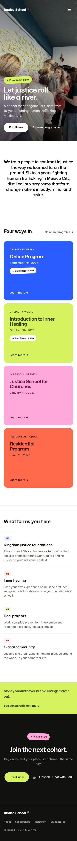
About (7, 821)
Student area (58, 821)
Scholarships (22, 821)
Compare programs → (59, 232)
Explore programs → (46, 127)
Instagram (40, 821)
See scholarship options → (22, 705)
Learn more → (19, 292)
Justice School (17, 9)
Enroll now (16, 127)
